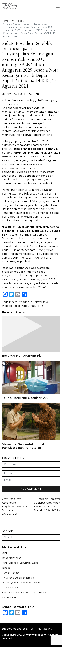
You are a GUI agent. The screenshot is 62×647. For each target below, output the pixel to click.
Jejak (4, 552)
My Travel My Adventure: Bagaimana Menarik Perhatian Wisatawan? (14, 506)
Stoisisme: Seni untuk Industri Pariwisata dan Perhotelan (24, 446)
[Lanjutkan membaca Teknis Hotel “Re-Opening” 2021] (31, 377)
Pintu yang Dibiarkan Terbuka (18, 577)
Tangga (6, 567)
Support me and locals (15, 628)
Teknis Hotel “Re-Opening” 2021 (25, 398)
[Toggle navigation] (57, 6)
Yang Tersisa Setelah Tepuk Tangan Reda (24, 592)
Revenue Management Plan (23, 355)
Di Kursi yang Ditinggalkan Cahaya (21, 582)
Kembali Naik (9, 597)
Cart (33, 628)
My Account (45, 628)
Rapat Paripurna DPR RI (28, 305)
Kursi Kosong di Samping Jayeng (20, 562)
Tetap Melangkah (11, 557)
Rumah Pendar (10, 572)
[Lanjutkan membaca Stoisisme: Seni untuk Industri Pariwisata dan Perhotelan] (31, 421)
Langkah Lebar (10, 587)
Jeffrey (6, 93)
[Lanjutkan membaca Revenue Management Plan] (31, 333)
